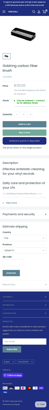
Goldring (7, 77)
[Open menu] (4, 12)
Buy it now (24, 132)
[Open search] (33, 11)
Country (7, 232)
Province (7, 244)
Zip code (7, 256)
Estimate (11, 273)
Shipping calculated (35, 90)
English (7, 362)
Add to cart (24, 124)
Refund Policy (9, 284)
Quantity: (7, 114)
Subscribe (12, 349)
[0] (44, 11)
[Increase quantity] (30, 114)
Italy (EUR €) (23, 362)
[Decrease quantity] (17, 114)
